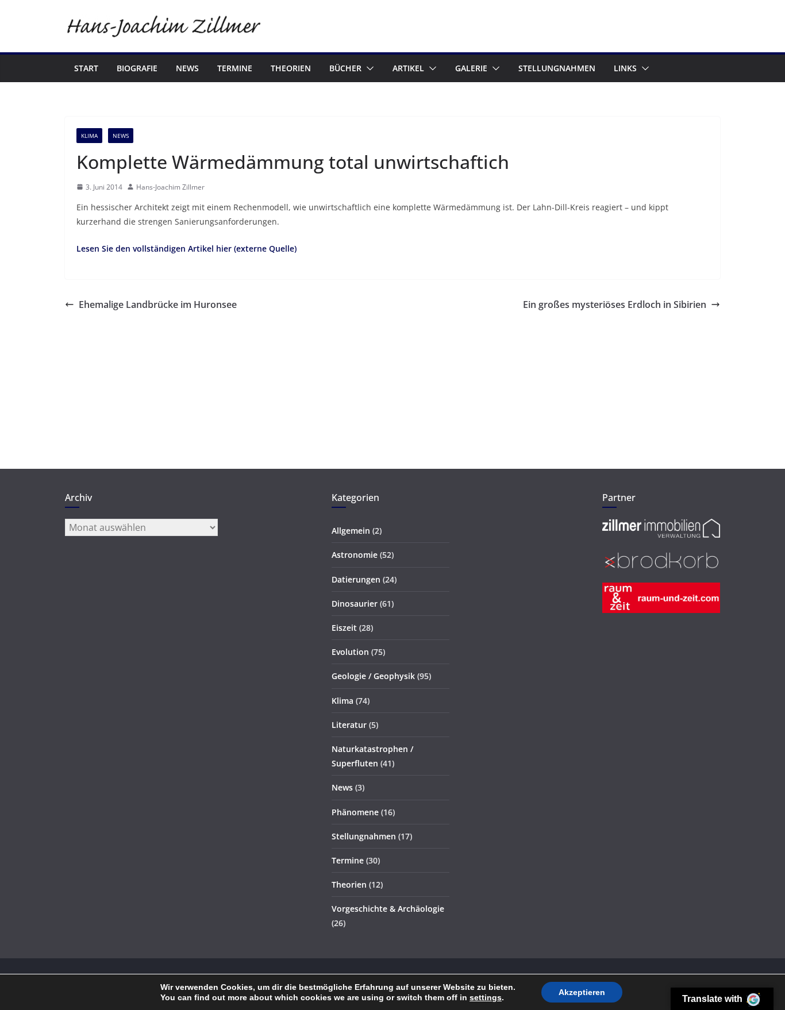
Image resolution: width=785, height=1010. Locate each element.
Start (86, 68)
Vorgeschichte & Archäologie (388, 908)
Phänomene (355, 812)
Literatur (349, 724)
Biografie (137, 68)
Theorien (291, 68)
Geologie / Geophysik (373, 675)
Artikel (408, 68)
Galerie (471, 68)
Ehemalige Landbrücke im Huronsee (158, 304)
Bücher (345, 68)
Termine (234, 68)
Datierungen (356, 579)
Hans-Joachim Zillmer (170, 187)
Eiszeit (344, 627)
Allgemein (351, 530)
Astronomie (355, 554)
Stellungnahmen (556, 68)
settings (486, 997)
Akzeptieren (582, 992)
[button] (367, 68)
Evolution (350, 651)
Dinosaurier (355, 603)
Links (625, 68)
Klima (89, 136)
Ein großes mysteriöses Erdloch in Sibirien (614, 304)
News (187, 68)
